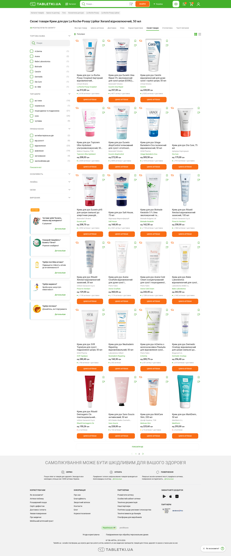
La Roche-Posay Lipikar (110, 13)
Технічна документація (127, 502)
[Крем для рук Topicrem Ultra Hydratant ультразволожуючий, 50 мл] (90, 122)
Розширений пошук (38, 502)
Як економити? (36, 495)
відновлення (40, 146)
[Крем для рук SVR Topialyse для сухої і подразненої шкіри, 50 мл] (90, 324)
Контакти (78, 506)
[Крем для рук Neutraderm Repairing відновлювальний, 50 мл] (121, 324)
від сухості (39, 141)
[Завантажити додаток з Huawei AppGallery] (177, 496)
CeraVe (38, 72)
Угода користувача (91, 535)
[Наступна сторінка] (143, 453)
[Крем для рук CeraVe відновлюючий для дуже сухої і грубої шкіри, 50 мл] (153, 55)
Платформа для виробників (130, 517)
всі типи (38, 101)
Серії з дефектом (37, 506)
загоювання (40, 156)
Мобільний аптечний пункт (41, 521)
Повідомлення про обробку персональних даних (127, 535)
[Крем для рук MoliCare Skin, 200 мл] (153, 391)
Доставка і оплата (38, 510)
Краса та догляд (52, 13)
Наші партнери (124, 506)
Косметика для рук (76, 13)
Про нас (77, 495)
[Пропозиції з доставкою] (77, 40)
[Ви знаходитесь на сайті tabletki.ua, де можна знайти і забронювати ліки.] (45, 4)
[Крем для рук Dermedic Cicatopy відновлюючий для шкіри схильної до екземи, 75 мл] (185, 324)
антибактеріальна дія (44, 135)
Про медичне (35, 517)
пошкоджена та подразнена (47, 111)
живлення (39, 151)
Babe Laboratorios (42, 61)
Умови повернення (38, 513)
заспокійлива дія (42, 161)
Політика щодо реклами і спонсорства (134, 510)
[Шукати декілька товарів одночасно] (131, 4)
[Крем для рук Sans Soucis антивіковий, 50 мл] (121, 391)
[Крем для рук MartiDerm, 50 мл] (185, 391)
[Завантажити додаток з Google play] (164, 496)
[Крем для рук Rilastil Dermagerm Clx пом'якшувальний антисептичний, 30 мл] (90, 391)
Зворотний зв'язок (82, 502)
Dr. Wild (38, 87)
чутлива (38, 121)
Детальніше (117, 479)
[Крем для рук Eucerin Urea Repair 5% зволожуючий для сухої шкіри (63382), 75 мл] (121, 55)
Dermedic (39, 77)
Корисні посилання (82, 513)
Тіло (64, 13)
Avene (37, 56)
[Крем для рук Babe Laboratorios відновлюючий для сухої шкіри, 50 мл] (185, 257)
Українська (108, 528)
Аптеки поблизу (37, 499)
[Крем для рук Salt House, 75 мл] (121, 189)
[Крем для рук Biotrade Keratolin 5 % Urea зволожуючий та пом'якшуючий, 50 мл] (153, 189)
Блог (76, 510)
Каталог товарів (37, 13)
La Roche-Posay (92, 13)
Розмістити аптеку (126, 495)
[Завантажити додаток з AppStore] (170, 496)
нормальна (40, 106)
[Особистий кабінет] (198, 4)
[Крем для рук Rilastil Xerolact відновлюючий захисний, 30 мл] (90, 257)
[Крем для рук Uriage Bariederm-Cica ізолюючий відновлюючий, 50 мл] (153, 122)
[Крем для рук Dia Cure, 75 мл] (185, 122)
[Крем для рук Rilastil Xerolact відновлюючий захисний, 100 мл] (185, 189)
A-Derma (38, 51)
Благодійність (80, 499)
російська (124, 528)
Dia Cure (38, 82)
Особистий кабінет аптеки (129, 499)
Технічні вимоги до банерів (129, 513)
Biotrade (38, 67)
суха (37, 116)
